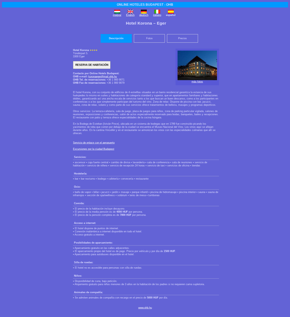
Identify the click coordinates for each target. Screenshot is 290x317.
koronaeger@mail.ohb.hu (102, 76)
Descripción (116, 38)
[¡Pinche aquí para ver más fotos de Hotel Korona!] (197, 79)
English (130, 15)
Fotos (149, 38)
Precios (182, 38)
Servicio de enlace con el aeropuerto (94, 142)
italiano (157, 15)
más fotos (197, 81)
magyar (117, 15)
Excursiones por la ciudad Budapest (93, 148)
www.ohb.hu (145, 307)
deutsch (143, 15)
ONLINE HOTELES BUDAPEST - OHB (145, 4)
